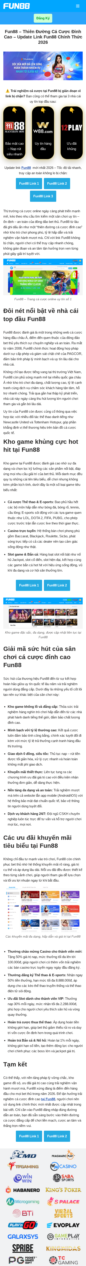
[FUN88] (16, 6)
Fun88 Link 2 (57, 183)
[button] (78, 6)
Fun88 (26, 168)
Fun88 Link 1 (29, 183)
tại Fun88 (48, 1099)
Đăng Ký (43, 18)
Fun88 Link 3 (43, 196)
